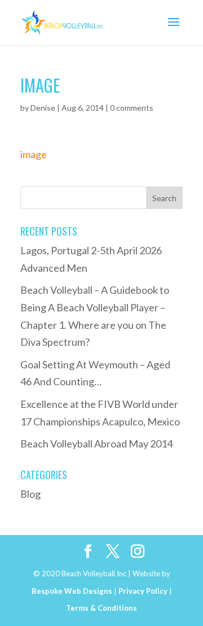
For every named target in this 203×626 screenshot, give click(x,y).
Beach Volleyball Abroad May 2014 (96, 443)
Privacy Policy (142, 590)
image (33, 154)
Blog (30, 494)
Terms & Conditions (101, 607)
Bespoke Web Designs (72, 590)
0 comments (131, 107)
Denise (42, 107)
